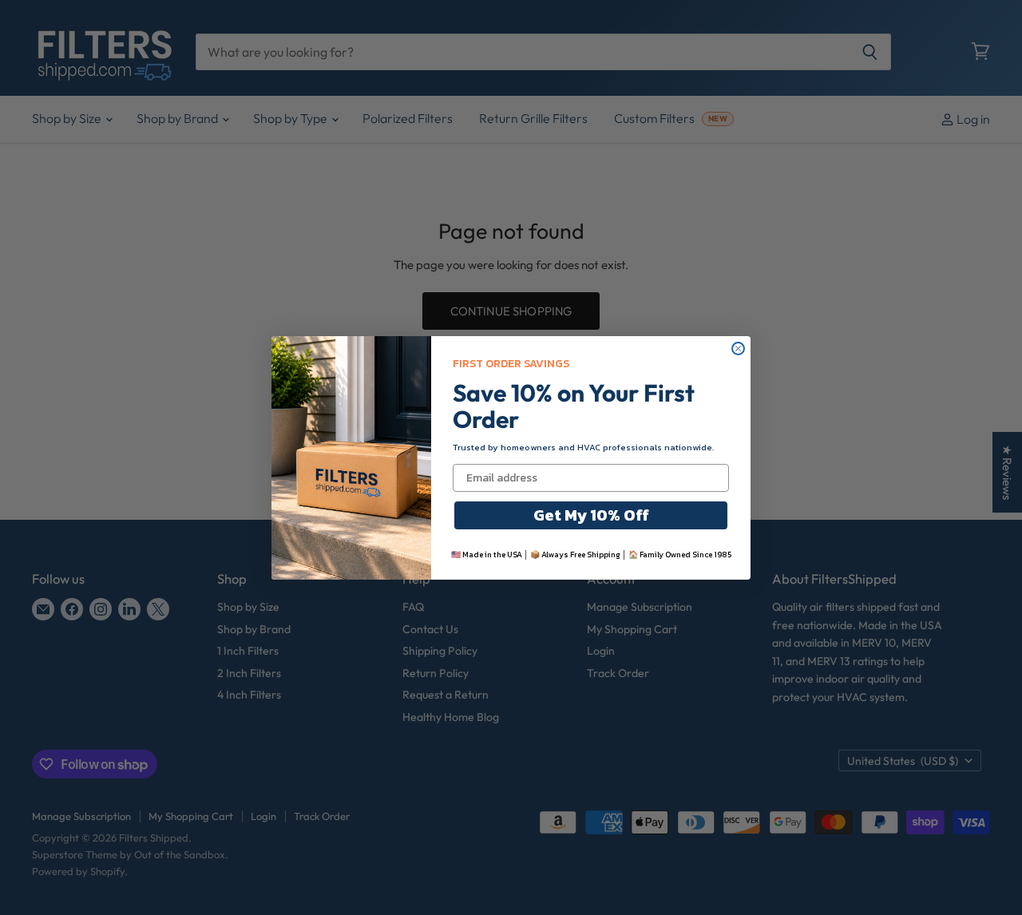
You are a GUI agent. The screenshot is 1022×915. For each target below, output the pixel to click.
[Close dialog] (738, 349)
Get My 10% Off (591, 515)
